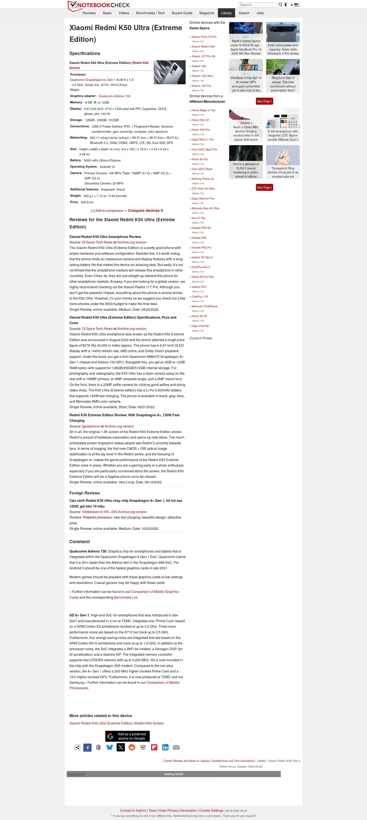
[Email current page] (176, 748)
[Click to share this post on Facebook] (87, 748)
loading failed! (76, 774)
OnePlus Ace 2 (201, 267)
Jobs (260, 12)
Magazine (206, 12)
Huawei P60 (199, 238)
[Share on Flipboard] (154, 747)
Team (152, 810)
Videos (124, 12)
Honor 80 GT (199, 316)
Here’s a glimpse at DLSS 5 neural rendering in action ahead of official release (246, 170)
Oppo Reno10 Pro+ (203, 198)
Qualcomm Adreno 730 (114, 96)
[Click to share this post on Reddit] (132, 747)
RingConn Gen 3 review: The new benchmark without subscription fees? (283, 84)
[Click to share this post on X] (121, 747)
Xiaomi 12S (199, 66)
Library (226, 12)
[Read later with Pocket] (143, 747)
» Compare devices (144, 210)
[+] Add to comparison (107, 210)
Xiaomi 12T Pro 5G (203, 56)
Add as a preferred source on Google (132, 736)
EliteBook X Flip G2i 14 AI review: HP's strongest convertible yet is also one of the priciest (246, 84)
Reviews (89, 12)
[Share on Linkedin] (165, 747)
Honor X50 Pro (201, 130)
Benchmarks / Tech (150, 12)
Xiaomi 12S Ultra (202, 76)
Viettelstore (90, 511)
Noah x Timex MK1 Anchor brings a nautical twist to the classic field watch (246, 133)
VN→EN (110, 511)
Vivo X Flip (198, 218)
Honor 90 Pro (200, 159)
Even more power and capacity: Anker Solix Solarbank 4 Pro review (283, 49)
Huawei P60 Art (201, 228)
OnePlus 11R (200, 296)
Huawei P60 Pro (202, 247)
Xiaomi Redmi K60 (203, 46)
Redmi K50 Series (148, 723)
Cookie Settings (211, 810)
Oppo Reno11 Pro (203, 139)
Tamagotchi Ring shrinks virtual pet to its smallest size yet (283, 172)
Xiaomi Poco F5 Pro (204, 37)
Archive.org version (132, 242)
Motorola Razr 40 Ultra (205, 208)
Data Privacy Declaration (178, 810)
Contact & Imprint (133, 810)
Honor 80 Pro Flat (202, 277)
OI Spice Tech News (97, 242)
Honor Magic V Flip (203, 110)
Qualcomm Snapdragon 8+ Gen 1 (93, 79)
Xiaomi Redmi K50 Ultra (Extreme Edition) (101, 723)
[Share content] (77, 747)
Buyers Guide (182, 12)
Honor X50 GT (200, 120)
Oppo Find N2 (200, 326)
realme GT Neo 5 (202, 257)
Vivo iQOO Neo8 (202, 169)
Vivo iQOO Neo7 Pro (204, 149)
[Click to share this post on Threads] (99, 748)
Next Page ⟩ (264, 101)
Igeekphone (91, 426)
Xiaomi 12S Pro (201, 86)
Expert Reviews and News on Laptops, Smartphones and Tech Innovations (209, 761)
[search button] (281, 5)
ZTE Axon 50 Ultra (203, 188)
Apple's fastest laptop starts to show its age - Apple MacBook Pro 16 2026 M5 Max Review (246, 47)
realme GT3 (199, 287)
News (107, 12)
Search (244, 12)
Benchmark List (125, 597)
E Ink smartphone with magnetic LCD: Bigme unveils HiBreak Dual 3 (283, 135)
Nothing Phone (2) (203, 179)
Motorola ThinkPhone (205, 306)
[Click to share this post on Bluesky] (110, 748)
